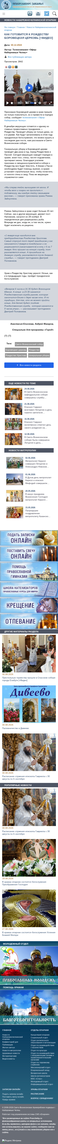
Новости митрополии (11, 1050)
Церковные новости (11, 1053)
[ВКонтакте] (9, 66)
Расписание (37, 1094)
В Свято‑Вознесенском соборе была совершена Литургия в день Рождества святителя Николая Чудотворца (36, 443)
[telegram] (46, 14)
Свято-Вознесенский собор (29, 344)
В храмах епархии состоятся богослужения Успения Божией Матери (28, 933)
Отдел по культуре (39, 1050)
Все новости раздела (30, 365)
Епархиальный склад (40, 1070)
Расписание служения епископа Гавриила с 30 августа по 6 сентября (26, 777)
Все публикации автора (20, 57)
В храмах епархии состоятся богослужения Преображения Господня (24, 883)
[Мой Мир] (16, 66)
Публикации (7, 1045)
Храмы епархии (39, 1089)
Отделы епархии (40, 1030)
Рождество (34, 350)
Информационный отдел (42, 1084)
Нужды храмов (8, 1100)
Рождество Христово (16, 355)
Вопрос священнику (42, 1098)
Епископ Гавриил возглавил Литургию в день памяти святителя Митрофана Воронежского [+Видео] (38, 413)
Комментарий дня (10, 1042)
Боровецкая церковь (16, 350)
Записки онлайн (11, 1089)
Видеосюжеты (8, 1059)
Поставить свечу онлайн (13, 1097)
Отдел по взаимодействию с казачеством (42, 1046)
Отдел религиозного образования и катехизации (43, 1041)
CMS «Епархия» (42, 1114)
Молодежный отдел (39, 1081)
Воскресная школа (39, 1073)
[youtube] (38, 14)
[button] (54, 14)
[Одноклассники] (13, 66)
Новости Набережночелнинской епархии (12, 1037)
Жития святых (8, 1047)
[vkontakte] (30, 14)
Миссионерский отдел (40, 1067)
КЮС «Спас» (36, 1079)
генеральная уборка (39, 355)
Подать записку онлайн (12, 1094)
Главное (21, 27)
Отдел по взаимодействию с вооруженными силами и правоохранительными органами (42, 1056)
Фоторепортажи (9, 1056)
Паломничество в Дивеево (15, 728)
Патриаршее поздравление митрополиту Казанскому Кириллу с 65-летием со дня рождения (38, 516)
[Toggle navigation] (4, 14)
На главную (9, 27)
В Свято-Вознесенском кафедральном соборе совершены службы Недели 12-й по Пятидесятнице (36, 397)
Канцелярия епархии (40, 1035)
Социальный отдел (39, 1038)
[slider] (14, 103)
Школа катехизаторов (40, 1076)
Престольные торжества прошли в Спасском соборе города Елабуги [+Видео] (28, 679)
